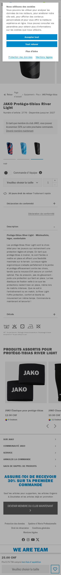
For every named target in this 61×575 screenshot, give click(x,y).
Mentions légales (44, 57)
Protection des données (20, 57)
